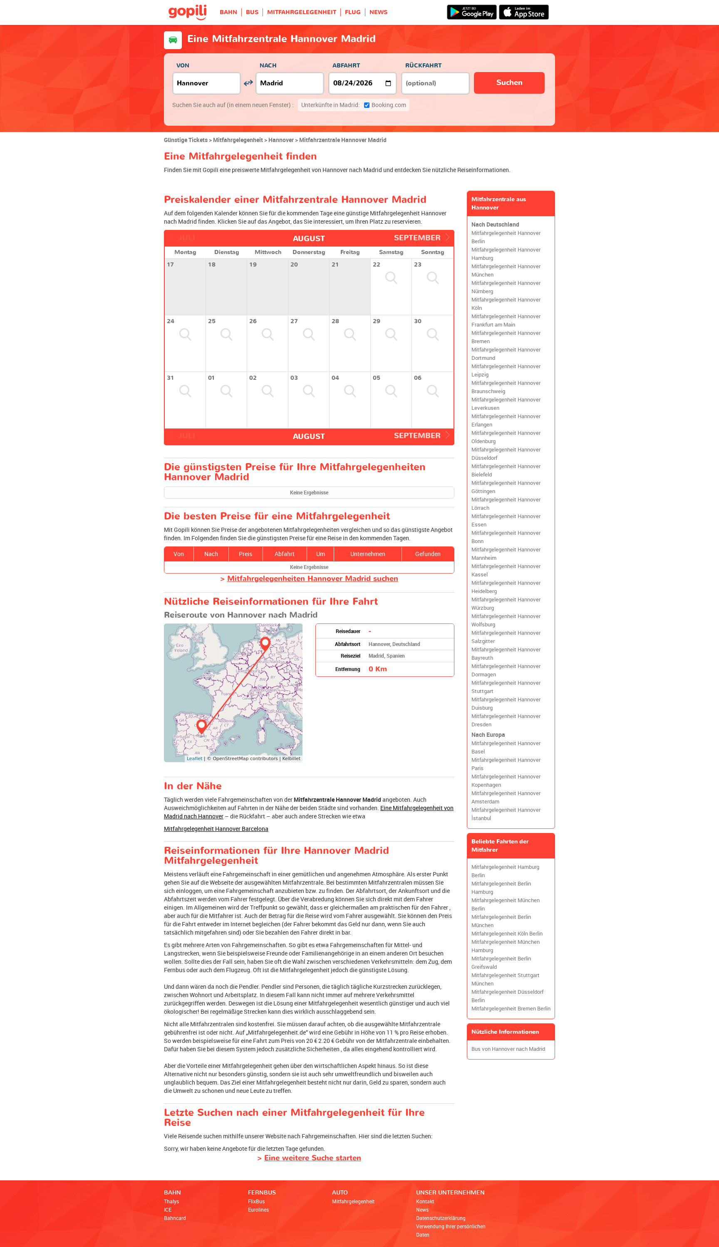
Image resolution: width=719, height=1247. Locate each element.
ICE (167, 1209)
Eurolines (258, 1209)
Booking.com (353, 105)
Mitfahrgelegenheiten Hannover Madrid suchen (312, 579)
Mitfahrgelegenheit (353, 1201)
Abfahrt (346, 66)
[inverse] (248, 83)
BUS (252, 12)
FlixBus (256, 1201)
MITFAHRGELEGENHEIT (301, 12)
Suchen (509, 82)
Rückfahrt (423, 66)
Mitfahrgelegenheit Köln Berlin (507, 933)
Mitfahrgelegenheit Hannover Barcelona (216, 829)
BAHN (228, 12)
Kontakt (425, 1201)
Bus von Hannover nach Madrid (508, 1048)
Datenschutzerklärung (441, 1218)
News (422, 1209)
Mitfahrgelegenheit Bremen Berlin (510, 1008)
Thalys (171, 1201)
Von (182, 66)
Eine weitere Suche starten (312, 1158)
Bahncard (175, 1218)
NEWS (378, 12)
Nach (268, 66)
